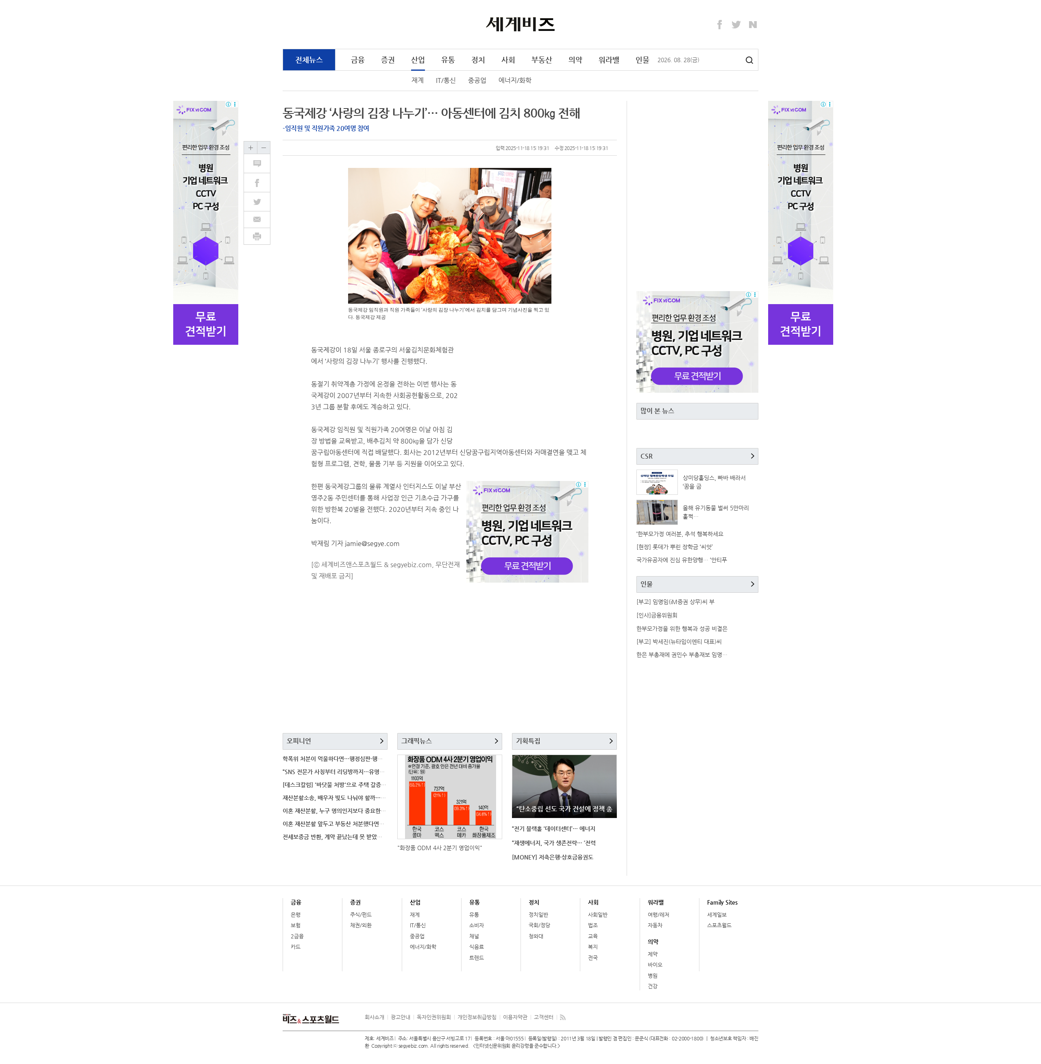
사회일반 (598, 915)
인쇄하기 (257, 236)
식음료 (476, 947)
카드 (296, 947)
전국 (593, 958)
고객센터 (543, 1017)
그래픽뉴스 (416, 741)
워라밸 (609, 59)
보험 (296, 925)
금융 (358, 59)
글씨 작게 (263, 147)
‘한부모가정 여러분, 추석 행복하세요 (679, 534)
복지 (593, 947)
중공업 (477, 80)
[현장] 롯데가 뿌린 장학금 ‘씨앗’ (674, 547)
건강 (653, 986)
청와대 (536, 936)
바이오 (655, 965)
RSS (563, 1017)
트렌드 (476, 958)
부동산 (541, 59)
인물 (642, 59)
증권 (388, 59)
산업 (418, 59)
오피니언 (299, 741)
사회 (508, 59)
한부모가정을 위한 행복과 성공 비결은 (681, 628)
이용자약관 (515, 1017)
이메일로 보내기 (257, 219)
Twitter (736, 25)
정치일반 (538, 915)
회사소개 (374, 1017)
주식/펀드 (361, 915)
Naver (753, 25)
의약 (575, 59)
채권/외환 (361, 925)
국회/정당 (539, 925)
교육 (593, 936)
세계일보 (717, 915)
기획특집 (528, 741)
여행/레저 (658, 915)
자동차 (655, 925)
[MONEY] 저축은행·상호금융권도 (552, 857)
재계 (418, 80)
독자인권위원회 (434, 1017)
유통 (448, 59)
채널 (474, 936)
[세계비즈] (521, 24)
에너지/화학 (515, 80)
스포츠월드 (719, 925)
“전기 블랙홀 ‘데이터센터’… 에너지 (553, 828)
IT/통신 (446, 80)
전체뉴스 (309, 59)
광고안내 (400, 1017)
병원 (653, 976)
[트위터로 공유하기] (261, 201)
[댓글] (261, 163)
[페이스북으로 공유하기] (261, 182)
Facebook (719, 25)
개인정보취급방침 (477, 1017)
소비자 (476, 925)
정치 (478, 59)
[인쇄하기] (257, 236)
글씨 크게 (250, 147)
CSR (646, 456)
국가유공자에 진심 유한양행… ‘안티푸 (681, 560)
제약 (653, 954)
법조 (593, 925)
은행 (296, 915)
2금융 (297, 936)
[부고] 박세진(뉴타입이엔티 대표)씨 (679, 641)
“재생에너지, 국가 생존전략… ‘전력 (554, 843)
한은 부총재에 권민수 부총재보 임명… (681, 654)
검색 (749, 60)
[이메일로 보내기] (257, 219)
